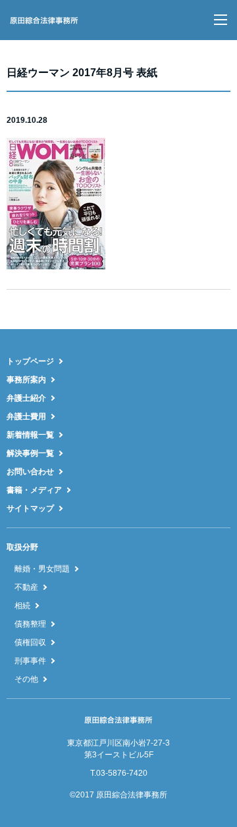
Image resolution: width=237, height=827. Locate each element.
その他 (26, 679)
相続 (22, 605)
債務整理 (30, 624)
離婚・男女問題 (42, 568)
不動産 (26, 587)
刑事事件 (30, 660)
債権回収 (30, 642)
